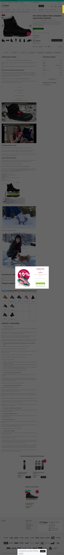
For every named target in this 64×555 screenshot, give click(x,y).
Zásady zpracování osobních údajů (40, 286)
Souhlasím (42, 551)
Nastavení (20, 553)
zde (37, 551)
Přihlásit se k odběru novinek (40, 283)
